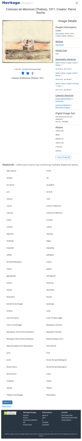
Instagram (45, 424)
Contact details (66, 420)
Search (6, 402)
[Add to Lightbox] (22, 73)
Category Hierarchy (64, 95)
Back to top (6, 406)
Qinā (74, 63)
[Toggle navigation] (77, 3)
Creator (58, 30)
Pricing (25, 417)
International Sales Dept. (69, 417)
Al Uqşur (76, 83)
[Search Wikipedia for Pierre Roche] (74, 36)
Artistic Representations (64, 99)
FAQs (44, 417)
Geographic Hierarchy (66, 59)
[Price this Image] (32, 73)
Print (57, 54)
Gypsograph (60, 45)
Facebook (45, 422)
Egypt (69, 63)
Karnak (58, 75)
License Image (62, 157)
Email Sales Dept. (67, 415)
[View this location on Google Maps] (62, 65)
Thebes (58, 65)
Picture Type (61, 50)
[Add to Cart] (27, 73)
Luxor (59, 86)
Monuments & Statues (63, 107)
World (58, 63)
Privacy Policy (27, 424)
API (24, 422)
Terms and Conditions (30, 420)
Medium (59, 41)
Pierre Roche (60, 33)
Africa (63, 63)
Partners (26, 415)
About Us (45, 415)
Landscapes (59, 101)
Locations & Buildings (63, 105)
